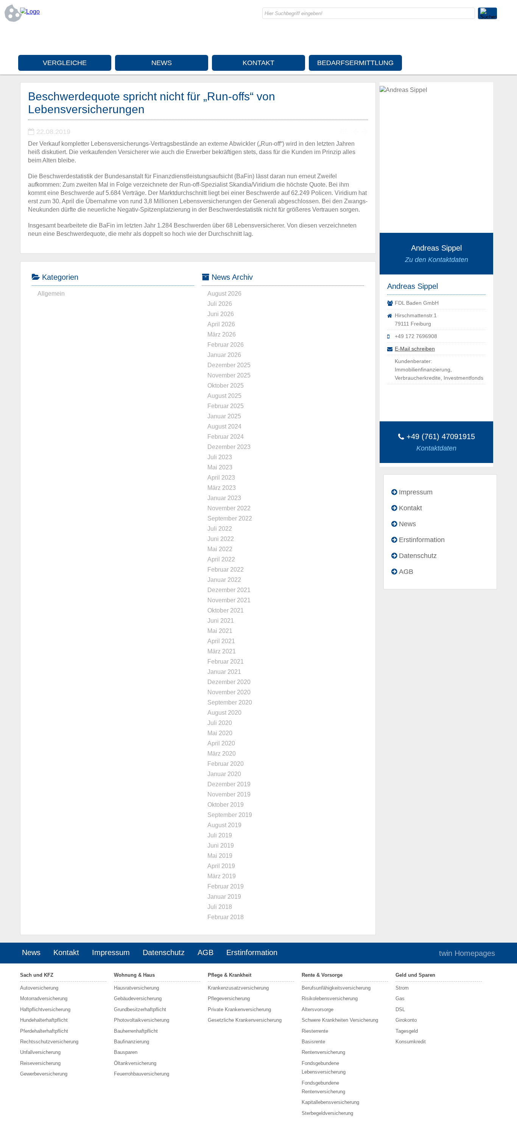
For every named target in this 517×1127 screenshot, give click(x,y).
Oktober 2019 (225, 804)
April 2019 (221, 866)
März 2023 (221, 488)
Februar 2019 (225, 886)
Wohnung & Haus (134, 975)
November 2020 (229, 692)
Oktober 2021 (225, 610)
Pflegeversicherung (229, 998)
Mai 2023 (219, 467)
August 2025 (224, 396)
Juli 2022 (219, 528)
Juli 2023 (219, 457)
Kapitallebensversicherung (330, 1102)
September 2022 (229, 518)
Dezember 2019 (229, 784)
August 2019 (224, 825)
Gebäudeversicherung (138, 998)
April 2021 (221, 641)
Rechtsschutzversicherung (49, 1041)
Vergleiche (65, 63)
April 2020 (221, 743)
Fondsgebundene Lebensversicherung (324, 1067)
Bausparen (125, 1052)
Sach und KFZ (36, 975)
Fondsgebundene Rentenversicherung (323, 1087)
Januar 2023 (224, 498)
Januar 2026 (224, 355)
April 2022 (221, 559)
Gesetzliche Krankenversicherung (245, 1020)
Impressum (416, 492)
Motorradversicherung (43, 998)
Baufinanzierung (131, 1041)
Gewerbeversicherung (43, 1074)
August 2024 (224, 426)
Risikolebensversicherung (330, 998)
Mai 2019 (219, 856)
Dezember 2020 (229, 682)
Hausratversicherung (136, 988)
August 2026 (224, 293)
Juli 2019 (219, 835)
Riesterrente (315, 1031)
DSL (400, 1009)
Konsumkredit (411, 1041)
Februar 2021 (225, 661)
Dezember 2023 (229, 447)
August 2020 (224, 712)
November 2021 (229, 600)
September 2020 (229, 702)
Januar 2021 (224, 672)
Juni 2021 (220, 620)
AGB (406, 571)
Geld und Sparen (415, 975)
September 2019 (229, 815)
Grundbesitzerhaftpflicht (140, 1009)
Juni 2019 (220, 845)
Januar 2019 (224, 896)
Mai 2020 (219, 733)
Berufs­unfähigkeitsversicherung (336, 988)
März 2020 (221, 753)
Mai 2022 (219, 549)
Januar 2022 (224, 580)
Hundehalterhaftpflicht (44, 1020)
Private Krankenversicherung (239, 1009)
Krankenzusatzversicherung (238, 988)
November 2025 (229, 375)
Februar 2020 (225, 764)
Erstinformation (422, 540)
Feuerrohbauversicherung (141, 1074)
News (161, 63)
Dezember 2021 (229, 590)
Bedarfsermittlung (355, 63)
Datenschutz (418, 556)
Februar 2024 (225, 436)
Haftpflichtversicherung (45, 1009)
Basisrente (313, 1041)
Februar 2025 (225, 406)
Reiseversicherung (40, 1063)
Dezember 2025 (229, 365)
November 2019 (229, 794)
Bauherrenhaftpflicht (136, 1031)
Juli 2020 (219, 723)
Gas (400, 998)
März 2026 (221, 334)
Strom (402, 988)
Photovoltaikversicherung (141, 1020)
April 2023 (221, 477)
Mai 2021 (219, 631)
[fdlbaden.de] (30, 11)
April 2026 (221, 324)
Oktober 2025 (225, 385)
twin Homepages (467, 953)
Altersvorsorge (317, 1009)
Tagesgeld (407, 1031)
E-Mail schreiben (415, 349)
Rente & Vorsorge (322, 975)
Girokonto (406, 1020)
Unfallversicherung (40, 1052)
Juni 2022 (220, 539)
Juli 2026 (219, 304)
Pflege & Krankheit (229, 975)
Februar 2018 (225, 917)
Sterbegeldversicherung (327, 1113)
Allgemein (51, 293)
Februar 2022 (225, 569)
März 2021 (221, 651)
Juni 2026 (220, 314)
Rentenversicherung (323, 1052)
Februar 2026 (225, 344)
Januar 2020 (224, 774)
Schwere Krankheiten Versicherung (340, 1020)
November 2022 (229, 508)
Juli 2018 (219, 907)
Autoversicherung (39, 988)
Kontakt (258, 63)
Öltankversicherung (135, 1063)
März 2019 (221, 876)
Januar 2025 (224, 416)
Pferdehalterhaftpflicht (44, 1031)
